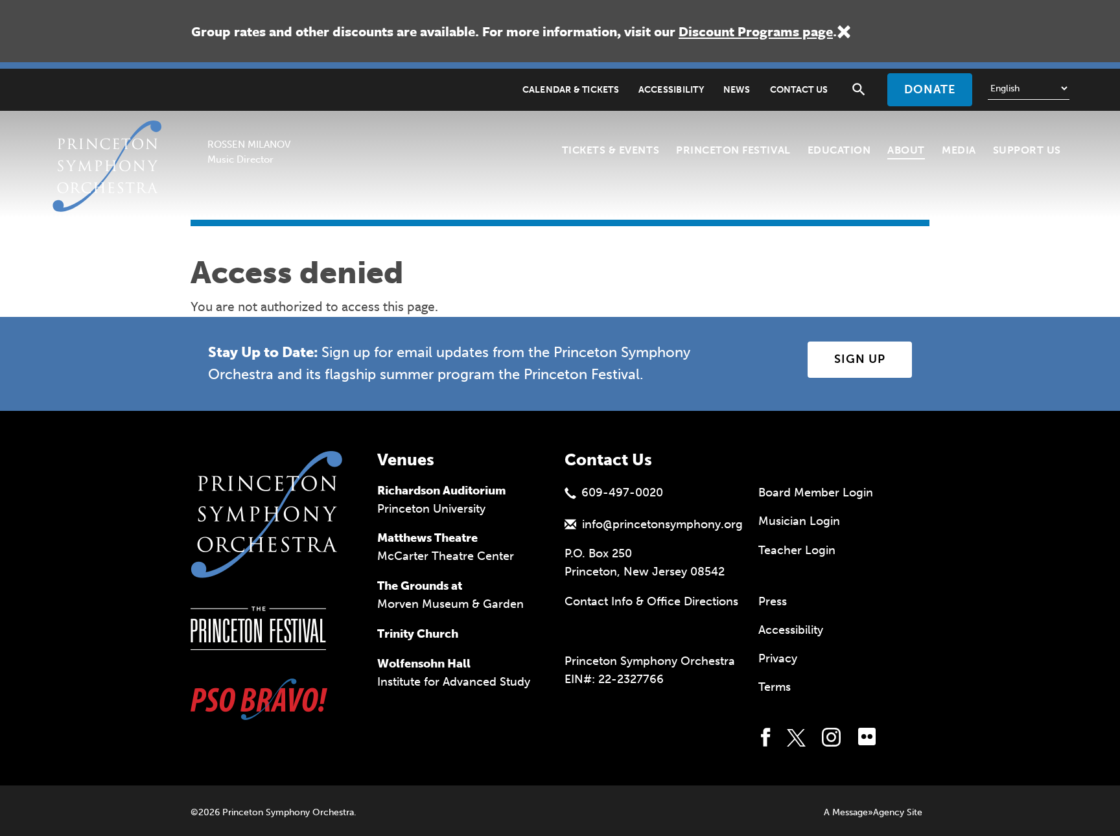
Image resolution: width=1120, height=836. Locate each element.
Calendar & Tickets (570, 89)
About (906, 150)
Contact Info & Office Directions (651, 601)
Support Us (1027, 150)
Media (959, 150)
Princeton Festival (733, 150)
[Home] (111, 137)
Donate (929, 89)
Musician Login (799, 521)
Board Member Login (815, 492)
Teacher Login (796, 550)
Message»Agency (868, 812)
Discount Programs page (756, 31)
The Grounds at (419, 586)
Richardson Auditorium (441, 490)
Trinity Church (417, 634)
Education (839, 150)
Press (772, 601)
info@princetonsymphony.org (662, 524)
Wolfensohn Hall (424, 663)
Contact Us (799, 89)
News (737, 89)
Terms (774, 687)
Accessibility (671, 89)
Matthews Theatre (427, 538)
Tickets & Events (610, 150)
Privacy (777, 658)
